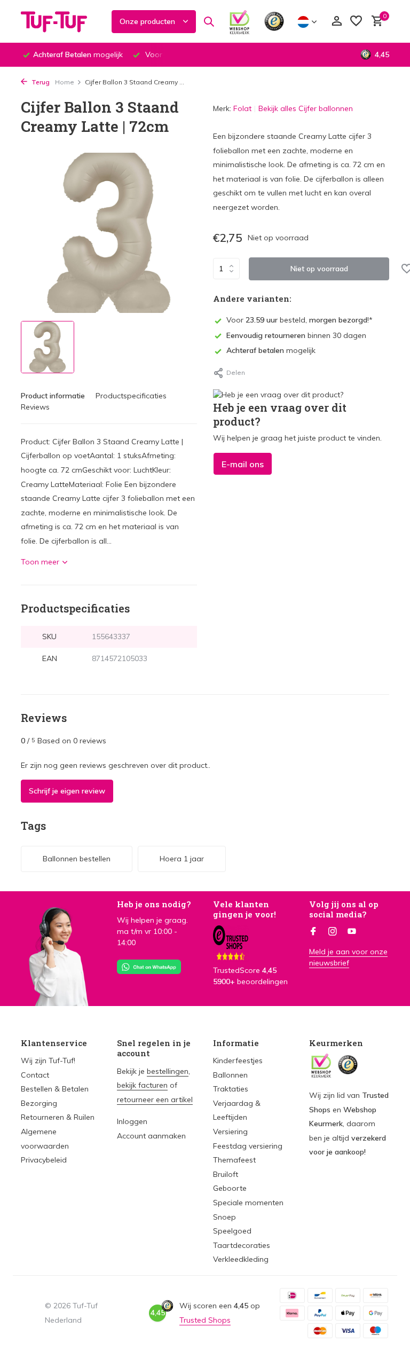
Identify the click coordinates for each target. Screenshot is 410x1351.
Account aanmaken (151, 1136)
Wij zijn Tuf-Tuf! (48, 1060)
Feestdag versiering (247, 1146)
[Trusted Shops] (274, 21)
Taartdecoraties (241, 1245)
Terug (40, 82)
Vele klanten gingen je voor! (244, 909)
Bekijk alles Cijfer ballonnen (305, 108)
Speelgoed (232, 1231)
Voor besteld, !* (299, 320)
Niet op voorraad (319, 268)
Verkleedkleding (241, 1259)
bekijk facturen (142, 1085)
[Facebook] (313, 931)
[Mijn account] (337, 21)
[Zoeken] (209, 21)
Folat (242, 108)
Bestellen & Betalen (55, 1089)
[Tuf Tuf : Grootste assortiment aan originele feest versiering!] (61, 21)
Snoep (224, 1217)
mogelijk (271, 350)
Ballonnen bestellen (77, 858)
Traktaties (230, 1089)
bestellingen (167, 1071)
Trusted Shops (205, 1320)
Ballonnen (230, 1075)
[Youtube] (352, 931)
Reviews (35, 407)
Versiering (230, 1131)
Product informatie (53, 395)
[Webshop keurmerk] (239, 21)
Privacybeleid (44, 1160)
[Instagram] (332, 931)
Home (64, 82)
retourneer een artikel (155, 1099)
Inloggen (132, 1121)
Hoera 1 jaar (182, 858)
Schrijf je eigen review (67, 791)
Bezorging (39, 1103)
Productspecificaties (131, 395)
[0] (374, 21)
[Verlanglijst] (356, 21)
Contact (35, 1075)
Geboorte (230, 1188)
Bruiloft (225, 1174)
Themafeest (234, 1160)
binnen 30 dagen (296, 335)
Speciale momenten (248, 1202)
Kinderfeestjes (238, 1060)
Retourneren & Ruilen (57, 1117)
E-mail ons (243, 464)
